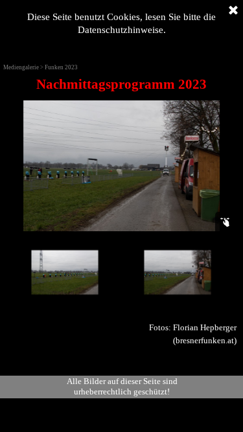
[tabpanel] (121, 84)
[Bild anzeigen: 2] (64, 272)
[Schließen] (233, 11)
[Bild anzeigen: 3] (177, 272)
